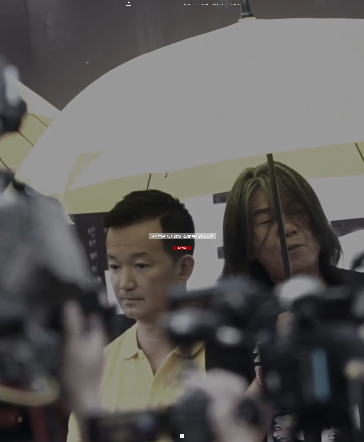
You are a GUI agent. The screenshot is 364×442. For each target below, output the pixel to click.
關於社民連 (205, 4)
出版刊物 (195, 4)
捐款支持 (232, 4)
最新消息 (187, 4)
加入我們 (223, 4)
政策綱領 (215, 4)
